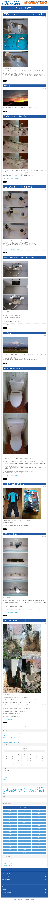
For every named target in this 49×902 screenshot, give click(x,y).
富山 (10, 825)
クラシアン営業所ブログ (24, 807)
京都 (10, 834)
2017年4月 (5, 782)
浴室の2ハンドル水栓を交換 (14, 534)
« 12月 (13, 764)
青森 (24, 810)
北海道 (9, 810)
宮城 (10, 813)
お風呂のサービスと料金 (8, 863)
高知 (39, 843)
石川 (24, 825)
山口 (24, 840)
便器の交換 (15, 466)
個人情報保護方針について (7, 892)
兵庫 (39, 834)
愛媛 (24, 843)
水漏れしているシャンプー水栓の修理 (17, 187)
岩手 (39, 810)
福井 (39, 825)
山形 (39, 813)
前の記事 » (24, 726)
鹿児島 (24, 849)
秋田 (24, 813)
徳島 (39, 840)
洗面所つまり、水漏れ (9, 178)
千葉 (39, 819)
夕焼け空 (6, 86)
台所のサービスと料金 (7, 861)
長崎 (24, 846)
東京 (10, 822)
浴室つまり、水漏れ (9, 612)
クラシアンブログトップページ (8, 870)
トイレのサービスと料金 (8, 858)
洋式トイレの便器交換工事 (13, 368)
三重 (39, 831)
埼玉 (24, 819)
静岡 (10, 831)
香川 (10, 843)
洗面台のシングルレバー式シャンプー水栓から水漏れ (23, 14)
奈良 (10, 837)
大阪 (24, 834)
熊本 (39, 846)
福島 (10, 816)
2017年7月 (5, 775)
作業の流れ (4, 882)
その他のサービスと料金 (8, 865)
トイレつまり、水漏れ (9, 475)
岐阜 (39, 828)
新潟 (39, 822)
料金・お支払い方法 (6, 879)
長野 (24, 828)
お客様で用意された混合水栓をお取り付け (19, 257)
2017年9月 (5, 772)
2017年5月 (5, 779)
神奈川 (24, 822)
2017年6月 (5, 777)
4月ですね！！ (9, 333)
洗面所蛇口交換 (16, 178)
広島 (10, 840)
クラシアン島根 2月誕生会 (14, 484)
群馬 (10, 819)
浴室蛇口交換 (8, 324)
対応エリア (4, 886)
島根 (24, 837)
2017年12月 (5, 770)
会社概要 (4, 889)
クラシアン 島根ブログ (24, 8)
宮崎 (10, 849)
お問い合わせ (4, 895)
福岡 (10, 846)
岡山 (39, 837)
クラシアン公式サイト (6, 873)
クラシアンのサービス (6, 876)
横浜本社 (24, 852)
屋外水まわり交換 (9, 719)
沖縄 (39, 849)
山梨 (10, 828)
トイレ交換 (16, 475)
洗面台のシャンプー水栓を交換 (15, 116)
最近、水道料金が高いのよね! (14, 620)
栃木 (39, 816)
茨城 (24, 816)
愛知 (24, 831)
